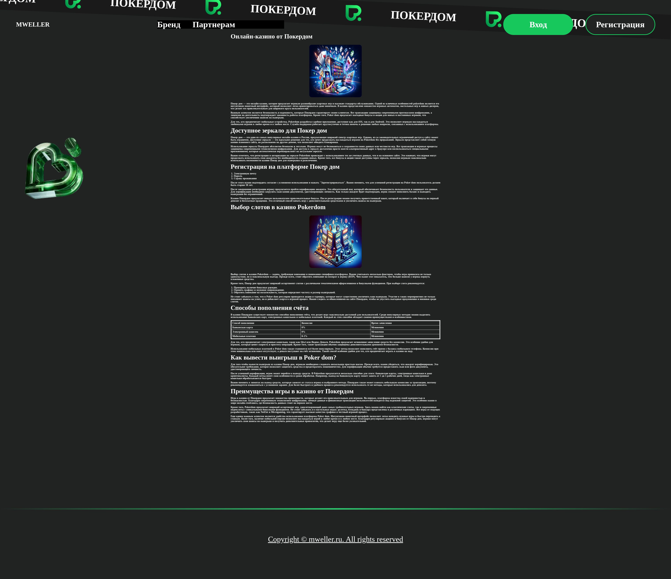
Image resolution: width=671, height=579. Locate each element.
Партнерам (214, 24)
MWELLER (33, 24)
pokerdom (418, 103)
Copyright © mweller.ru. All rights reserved (335, 539)
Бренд (168, 24)
